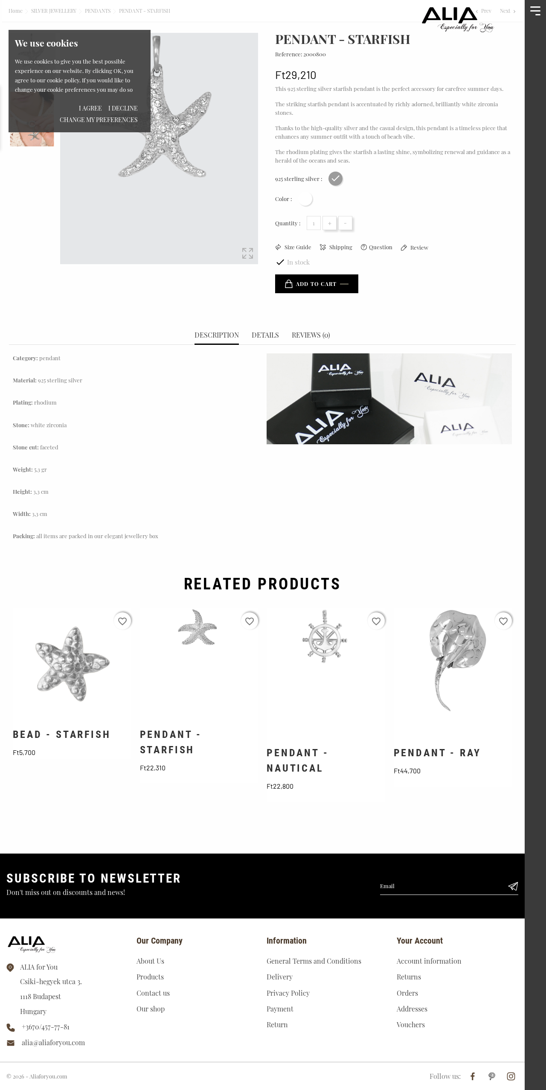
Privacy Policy (288, 992)
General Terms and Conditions (314, 960)
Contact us (153, 992)
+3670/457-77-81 (46, 1026)
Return (277, 1024)
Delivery (280, 976)
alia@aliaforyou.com (53, 1042)
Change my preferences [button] (99, 120)
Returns (409, 976)
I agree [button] (90, 108)
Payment (280, 1008)
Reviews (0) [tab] (311, 335)
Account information (429, 960)
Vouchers (411, 1024)
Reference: (288, 54)
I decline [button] (123, 108)
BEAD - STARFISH (62, 734)
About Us (150, 960)
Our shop (150, 1008)
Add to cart (316, 283)
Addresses (412, 1008)
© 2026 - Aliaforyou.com (36, 1076)
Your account (420, 941)
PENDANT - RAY (437, 753)
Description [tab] (217, 335)
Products (150, 976)
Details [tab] (265, 335)
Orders (407, 992)
